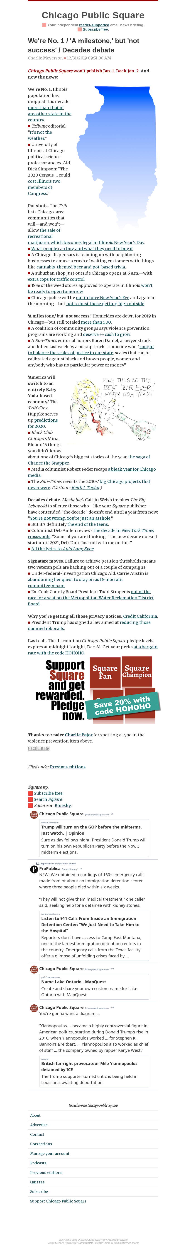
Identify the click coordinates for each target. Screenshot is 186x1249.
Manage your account (49, 1153)
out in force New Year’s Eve (102, 297)
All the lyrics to (62, 548)
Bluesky (63, 805)
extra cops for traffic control (56, 279)
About (35, 1115)
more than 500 (96, 322)
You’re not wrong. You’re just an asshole (70, 518)
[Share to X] (38, 748)
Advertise (39, 1125)
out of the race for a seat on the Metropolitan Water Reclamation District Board (91, 598)
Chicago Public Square (93, 15)
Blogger (123, 1240)
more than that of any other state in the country (49, 114)
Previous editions (68, 767)
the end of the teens (87, 524)
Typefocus (69, 1243)
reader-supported (94, 25)
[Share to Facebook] (43, 748)
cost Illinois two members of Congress (44, 187)
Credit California (140, 616)
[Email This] (30, 748)
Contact (37, 1134)
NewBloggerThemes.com (126, 1243)
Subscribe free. (49, 793)
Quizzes (37, 1182)
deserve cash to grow (106, 334)
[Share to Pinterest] (47, 748)
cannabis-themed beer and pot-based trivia (81, 267)
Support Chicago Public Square (58, 1201)
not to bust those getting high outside (105, 303)
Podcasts (38, 1163)
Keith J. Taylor (85, 487)
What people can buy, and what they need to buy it (82, 248)
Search (48, 799)
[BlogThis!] (34, 748)
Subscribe (39, 1191)
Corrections (41, 1144)
